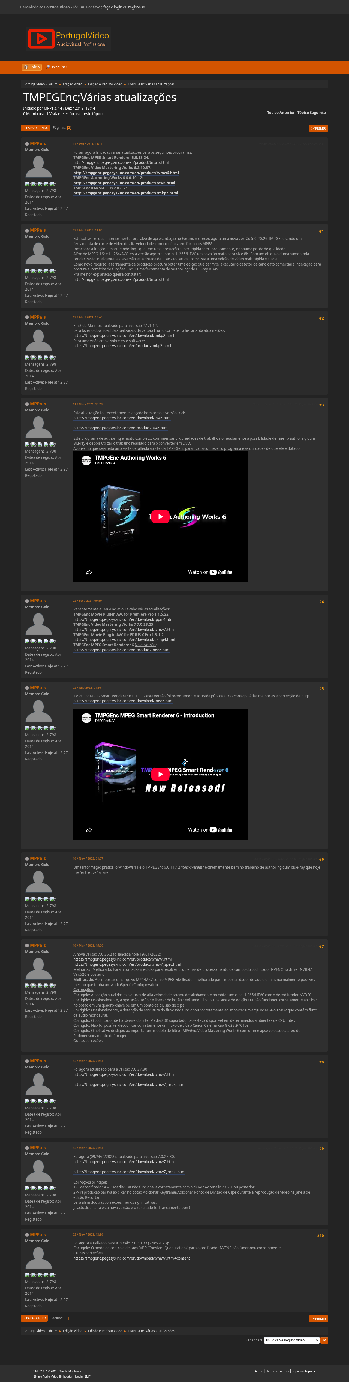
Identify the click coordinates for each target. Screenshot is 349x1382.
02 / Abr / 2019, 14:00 (87, 230)
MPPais (38, 143)
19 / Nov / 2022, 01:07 (88, 858)
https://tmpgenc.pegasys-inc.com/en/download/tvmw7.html (123, 629)
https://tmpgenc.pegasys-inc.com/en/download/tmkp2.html (123, 335)
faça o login (112, 7)
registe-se (136, 7)
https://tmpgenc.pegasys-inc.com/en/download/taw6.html (122, 417)
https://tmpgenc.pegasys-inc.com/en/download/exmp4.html (124, 639)
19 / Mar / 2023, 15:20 (88, 945)
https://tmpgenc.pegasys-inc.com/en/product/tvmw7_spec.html (127, 964)
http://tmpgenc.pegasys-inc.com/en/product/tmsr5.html (121, 162)
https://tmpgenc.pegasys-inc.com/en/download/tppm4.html (123, 619)
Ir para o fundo (35, 128)
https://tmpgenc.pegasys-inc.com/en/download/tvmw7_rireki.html (129, 1084)
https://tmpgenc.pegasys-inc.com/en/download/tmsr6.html (123, 700)
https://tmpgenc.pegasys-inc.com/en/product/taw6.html (120, 428)
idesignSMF (83, 1376)
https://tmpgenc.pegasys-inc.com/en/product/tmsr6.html (121, 650)
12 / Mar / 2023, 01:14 (88, 1061)
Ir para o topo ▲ (304, 1371)
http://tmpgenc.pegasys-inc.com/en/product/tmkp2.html (125, 193)
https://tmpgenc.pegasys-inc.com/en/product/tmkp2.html (122, 345)
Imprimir (318, 128)
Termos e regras (278, 1371)
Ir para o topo (34, 1318)
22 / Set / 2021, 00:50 (87, 600)
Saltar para (254, 1340)
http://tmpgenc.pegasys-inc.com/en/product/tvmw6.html (126, 172)
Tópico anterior (281, 112)
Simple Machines (70, 1371)
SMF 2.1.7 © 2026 (45, 1371)
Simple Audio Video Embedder (53, 1376)
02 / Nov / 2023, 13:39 (88, 1234)
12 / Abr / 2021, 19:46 (87, 317)
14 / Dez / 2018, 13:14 (87, 143)
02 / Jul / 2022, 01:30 (87, 687)
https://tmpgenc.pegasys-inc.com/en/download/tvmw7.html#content (131, 1258)
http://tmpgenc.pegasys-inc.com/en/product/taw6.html (124, 182)
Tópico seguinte (311, 112)
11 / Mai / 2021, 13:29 (88, 404)
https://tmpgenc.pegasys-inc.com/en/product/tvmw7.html (122, 959)
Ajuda (259, 1371)
